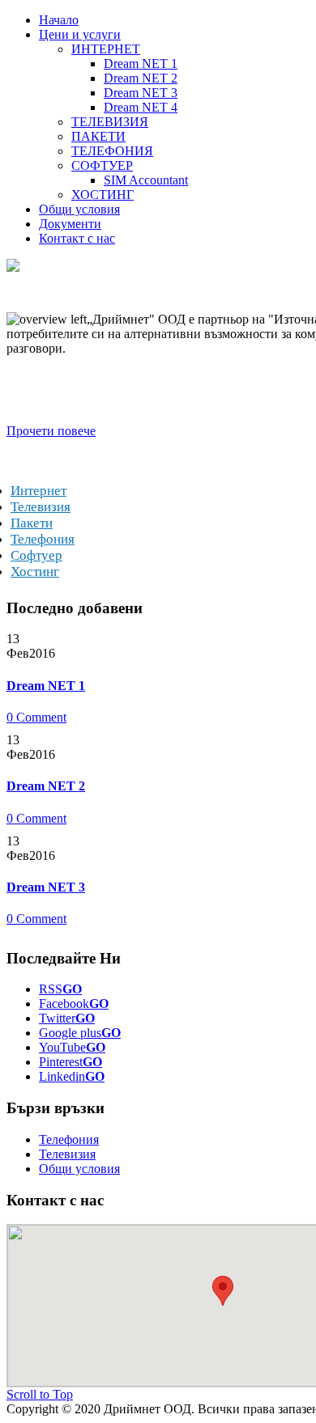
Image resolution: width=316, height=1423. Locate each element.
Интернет (38, 490)
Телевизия (40, 507)
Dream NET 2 (45, 786)
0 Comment (36, 717)
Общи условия (79, 1168)
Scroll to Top (39, 1394)
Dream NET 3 (45, 887)
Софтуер (36, 555)
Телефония (43, 539)
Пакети (32, 523)
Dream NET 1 (45, 685)
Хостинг (35, 571)
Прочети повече (51, 431)
